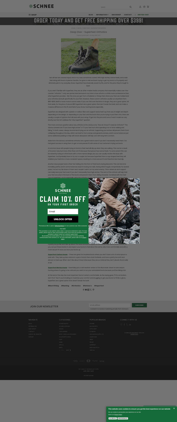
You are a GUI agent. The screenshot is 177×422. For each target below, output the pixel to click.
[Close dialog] (137, 180)
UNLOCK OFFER (63, 219)
